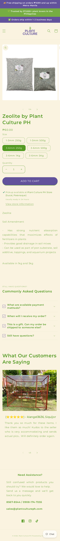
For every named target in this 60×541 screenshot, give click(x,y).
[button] (4, 31)
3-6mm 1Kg (13, 155)
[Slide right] (37, 109)
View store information (20, 204)
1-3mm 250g (13, 140)
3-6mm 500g (39, 148)
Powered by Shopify (40, 536)
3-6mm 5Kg (36, 155)
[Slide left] (23, 109)
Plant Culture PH (25, 536)
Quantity (7, 163)
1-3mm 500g (38, 140)
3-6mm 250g (14, 148)
